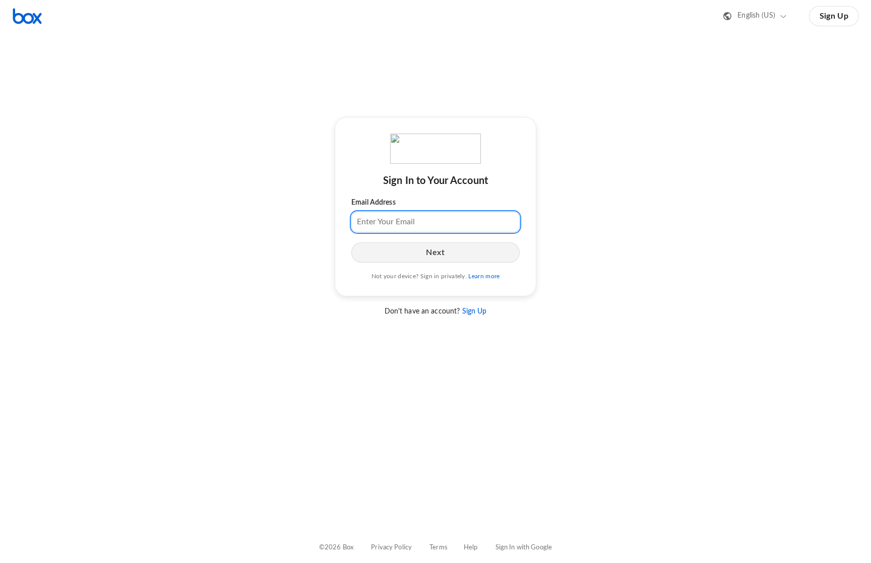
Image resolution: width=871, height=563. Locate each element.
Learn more (484, 276)
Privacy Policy (391, 547)
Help (471, 547)
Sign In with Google (523, 547)
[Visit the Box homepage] (27, 16)
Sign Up (834, 16)
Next (435, 252)
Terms (438, 547)
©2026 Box (336, 547)
